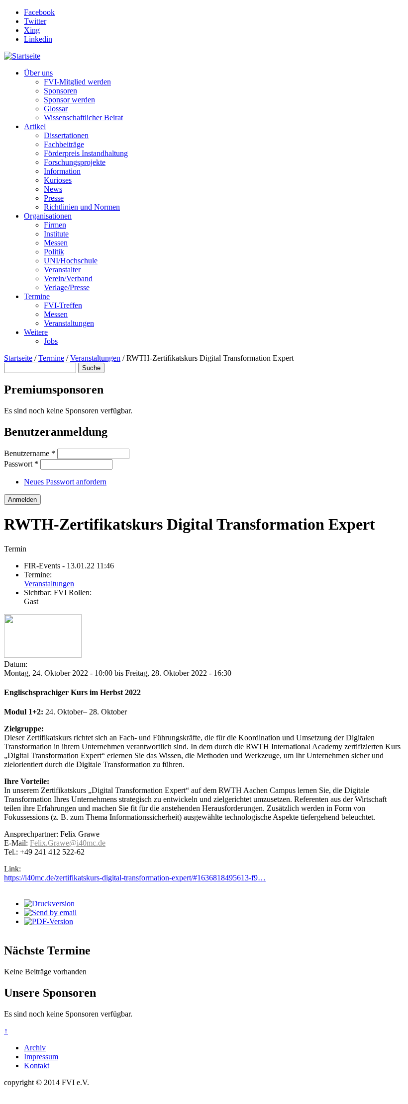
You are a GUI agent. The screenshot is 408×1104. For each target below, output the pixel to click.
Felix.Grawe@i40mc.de (67, 843)
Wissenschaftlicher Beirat (83, 117)
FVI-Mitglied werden (77, 82)
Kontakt (36, 1065)
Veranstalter (62, 269)
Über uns (38, 73)
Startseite (18, 358)
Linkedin (38, 39)
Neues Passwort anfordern (65, 481)
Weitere (36, 332)
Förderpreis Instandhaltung (86, 153)
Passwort (21, 464)
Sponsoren (60, 90)
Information (62, 171)
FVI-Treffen (63, 305)
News (53, 189)
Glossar (56, 108)
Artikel (35, 126)
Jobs (51, 341)
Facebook (39, 12)
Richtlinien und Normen (82, 207)
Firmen (55, 225)
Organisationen (48, 216)
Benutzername (29, 453)
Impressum (41, 1056)
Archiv (35, 1047)
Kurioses (58, 180)
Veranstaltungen (69, 323)
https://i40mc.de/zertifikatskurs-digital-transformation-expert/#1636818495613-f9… (135, 877)
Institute (56, 234)
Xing (32, 30)
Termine (37, 296)
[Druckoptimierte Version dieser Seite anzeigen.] (49, 903)
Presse (54, 198)
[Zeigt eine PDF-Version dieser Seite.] (48, 921)
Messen (56, 242)
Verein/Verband (68, 278)
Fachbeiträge (64, 144)
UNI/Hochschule (71, 260)
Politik (54, 251)
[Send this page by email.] (50, 912)
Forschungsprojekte (74, 162)
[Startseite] (22, 56)
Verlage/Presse (67, 287)
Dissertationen (66, 135)
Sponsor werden (69, 99)
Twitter (35, 21)
